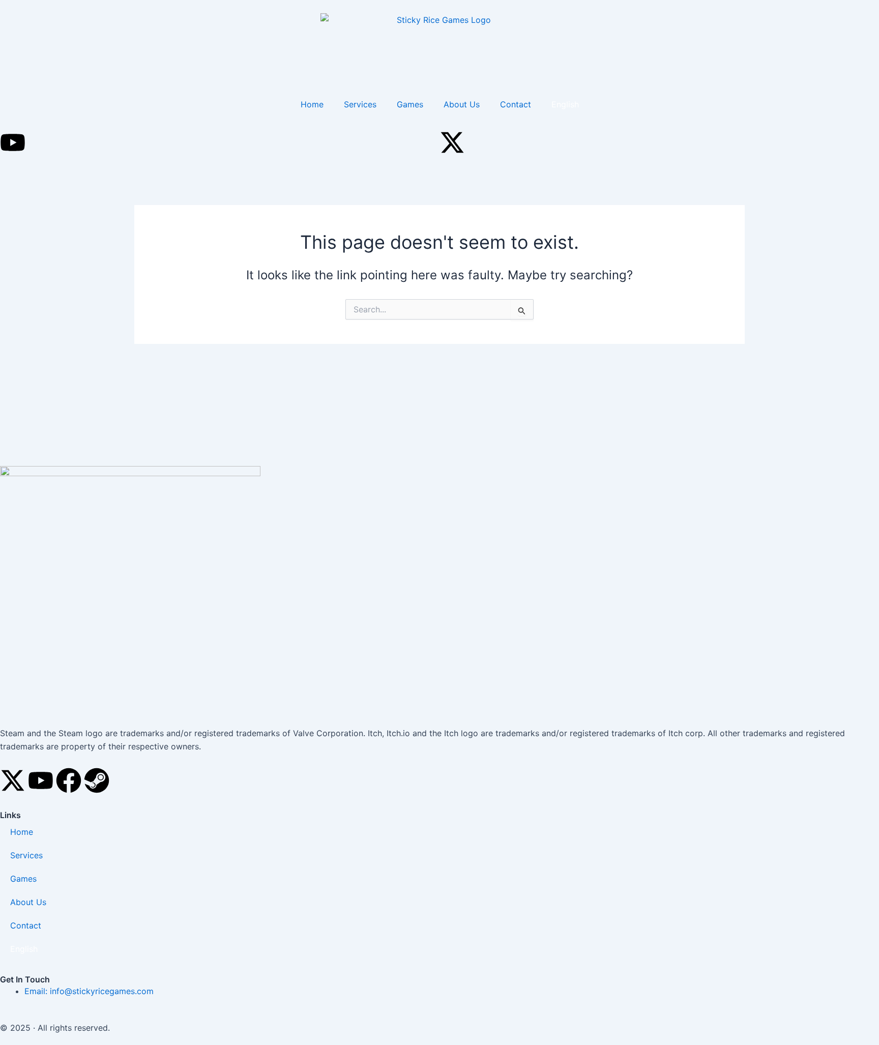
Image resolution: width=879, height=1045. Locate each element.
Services (360, 104)
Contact (515, 104)
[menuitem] (565, 104)
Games (410, 104)
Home (312, 104)
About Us (462, 104)
